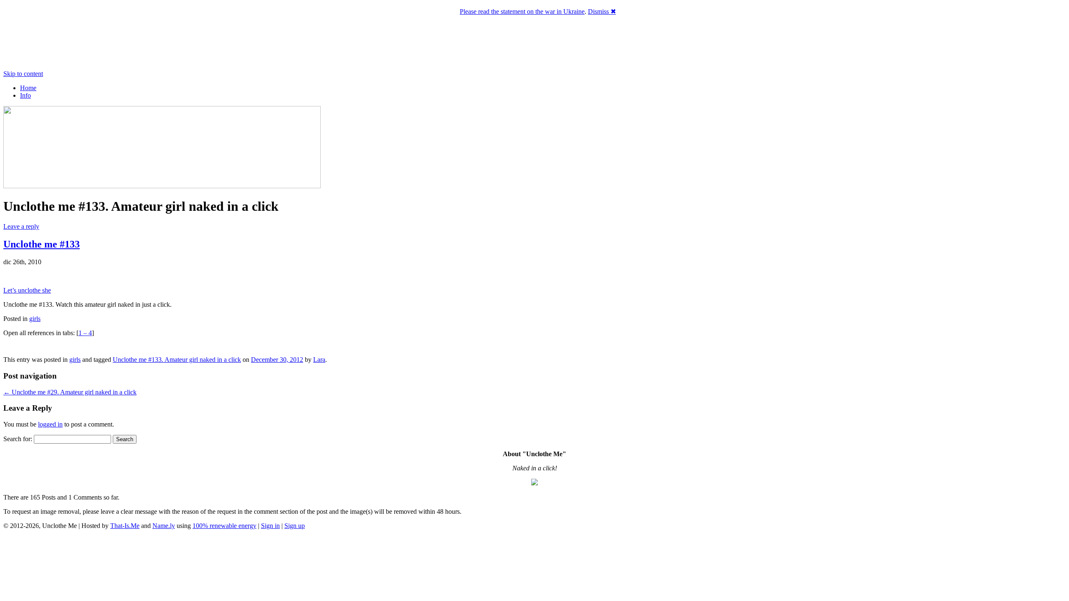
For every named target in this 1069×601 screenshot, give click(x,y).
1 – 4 (85, 332)
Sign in (270, 525)
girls (35, 318)
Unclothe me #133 (41, 244)
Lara (319, 359)
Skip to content (23, 73)
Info (25, 95)
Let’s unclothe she (27, 290)
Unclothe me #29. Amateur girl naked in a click (70, 392)
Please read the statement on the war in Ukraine (522, 11)
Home (28, 87)
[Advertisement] (534, 563)
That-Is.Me (124, 525)
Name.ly (163, 525)
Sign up (294, 525)
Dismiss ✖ (602, 11)
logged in (50, 424)
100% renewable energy (224, 525)
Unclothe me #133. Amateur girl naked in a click (177, 359)
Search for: (17, 438)
